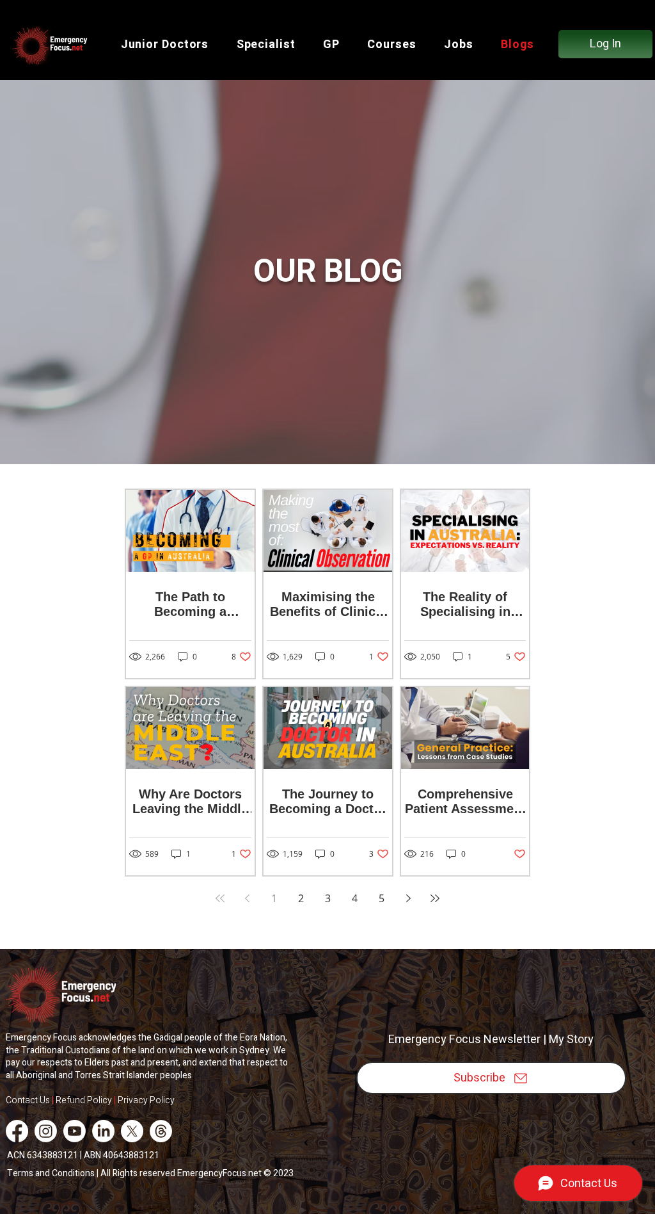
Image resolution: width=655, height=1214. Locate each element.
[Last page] (434, 898)
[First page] (220, 898)
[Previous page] (246, 898)
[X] (132, 1131)
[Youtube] (74, 1131)
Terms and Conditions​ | (53, 1173)
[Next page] (408, 898)
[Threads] (161, 1131)
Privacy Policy (147, 1100)
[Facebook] (17, 1131)
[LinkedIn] (103, 1131)
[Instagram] (46, 1131)
